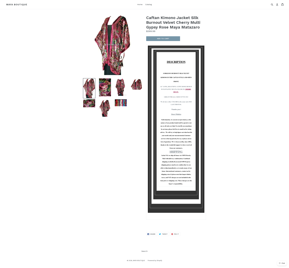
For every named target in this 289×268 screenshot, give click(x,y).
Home (139, 4)
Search (144, 251)
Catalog (148, 4)
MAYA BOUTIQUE (16, 4)
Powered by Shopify (155, 260)
